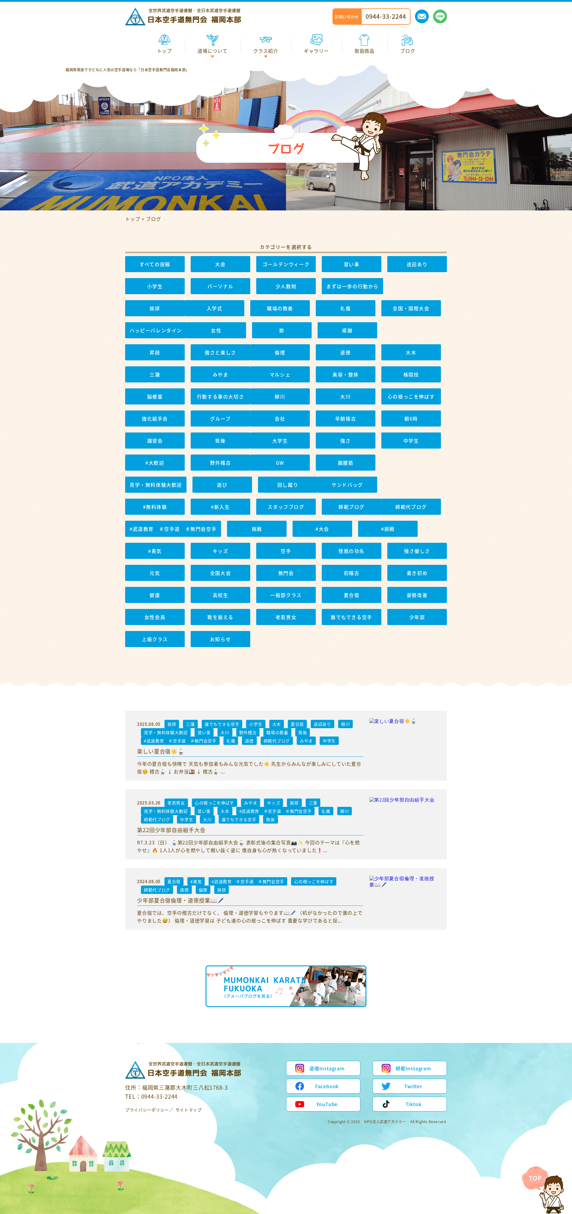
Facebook (327, 1086)
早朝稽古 (345, 418)
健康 (155, 595)
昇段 (155, 352)
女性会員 (154, 617)
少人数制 (286, 286)
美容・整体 (345, 374)
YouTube (327, 1104)
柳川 (280, 396)
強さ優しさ (417, 550)
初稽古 (352, 572)
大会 (220, 264)
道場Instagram (327, 1068)
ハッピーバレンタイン (156, 330)
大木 (411, 352)
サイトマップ (188, 1110)
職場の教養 (280, 308)
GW (280, 462)
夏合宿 (352, 595)
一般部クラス (286, 595)
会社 (280, 418)
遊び (222, 484)
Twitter (413, 1086)
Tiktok (413, 1104)
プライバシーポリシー (147, 1110)
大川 (345, 396)
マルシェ (280, 374)
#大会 (322, 528)
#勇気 (155, 550)
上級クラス (155, 639)
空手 (286, 550)
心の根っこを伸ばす (411, 396)
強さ (345, 440)
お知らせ (220, 639)
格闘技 (411, 374)
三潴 (155, 374)
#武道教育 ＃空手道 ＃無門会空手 (173, 528)
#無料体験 (155, 506)
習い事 (352, 264)
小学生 (155, 286)
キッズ (221, 550)
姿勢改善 (417, 595)
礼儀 (345, 308)
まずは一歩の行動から (352, 286)
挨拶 (155, 308)
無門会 (286, 572)
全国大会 (220, 572)
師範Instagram (413, 1068)
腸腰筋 (346, 462)
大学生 (280, 440)
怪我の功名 (351, 550)
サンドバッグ (347, 484)
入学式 (215, 308)
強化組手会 (155, 418)
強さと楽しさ (220, 352)
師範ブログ (351, 506)
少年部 (417, 617)
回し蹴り (287, 484)
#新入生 (220, 506)
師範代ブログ (411, 506)
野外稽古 (220, 462)
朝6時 (411, 418)
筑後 (220, 440)
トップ (132, 218)
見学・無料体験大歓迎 (156, 484)
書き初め (417, 572)
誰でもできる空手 (351, 617)
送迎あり (417, 264)
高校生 (221, 595)
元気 (155, 572)
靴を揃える (220, 617)
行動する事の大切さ (220, 396)
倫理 (280, 352)
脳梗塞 (155, 396)
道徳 (345, 352)
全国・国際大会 (411, 308)
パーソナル (220, 286)
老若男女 (286, 617)
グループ (220, 418)
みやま (221, 374)
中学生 (411, 440)
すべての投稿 (154, 264)
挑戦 (257, 528)
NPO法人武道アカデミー (385, 1121)
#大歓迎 (154, 462)
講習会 (155, 440)
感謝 (347, 330)
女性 (216, 330)
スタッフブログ (286, 506)
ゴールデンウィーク (286, 264)
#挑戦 (388, 528)
